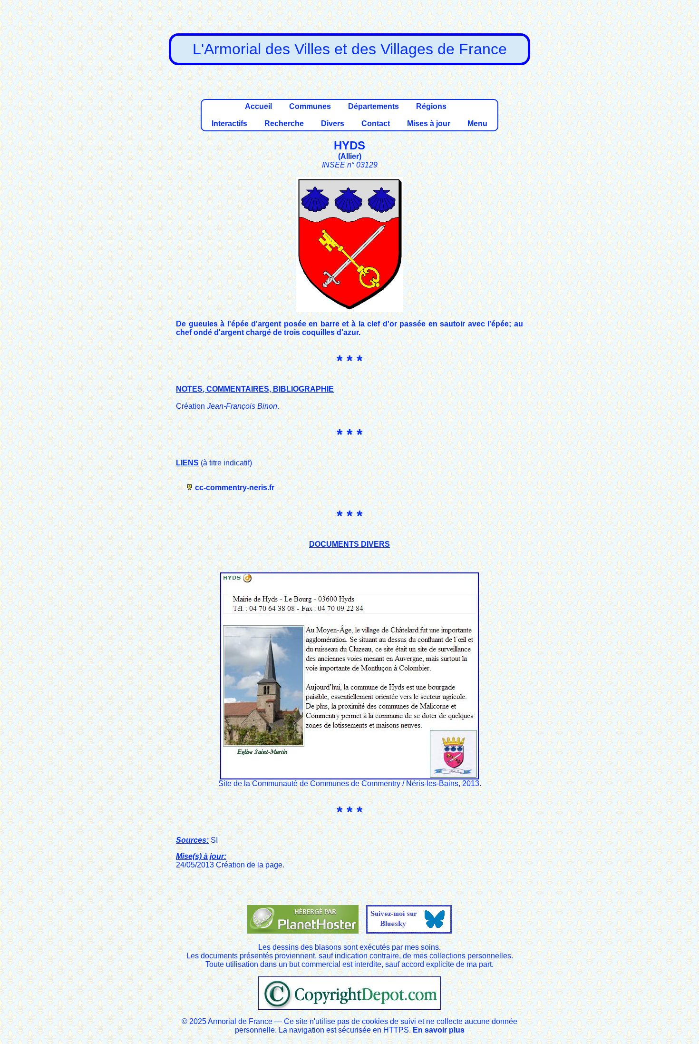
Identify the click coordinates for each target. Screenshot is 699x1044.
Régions (431, 106)
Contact (375, 123)
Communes (310, 106)
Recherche (284, 123)
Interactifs (229, 123)
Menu (477, 123)
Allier (349, 156)
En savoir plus (439, 1030)
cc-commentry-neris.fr (234, 487)
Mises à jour (428, 123)
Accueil (258, 106)
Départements (373, 106)
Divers (332, 123)
